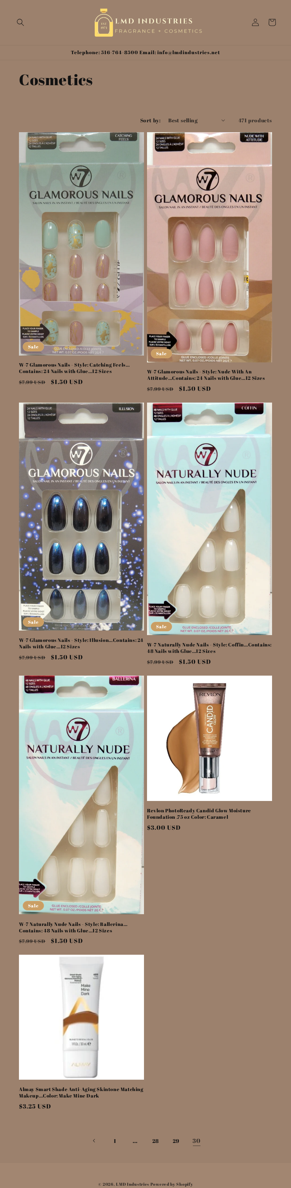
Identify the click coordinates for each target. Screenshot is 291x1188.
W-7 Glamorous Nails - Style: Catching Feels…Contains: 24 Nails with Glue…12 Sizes (74, 368)
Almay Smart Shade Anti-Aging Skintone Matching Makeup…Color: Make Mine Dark (81, 1092)
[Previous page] (94, 1140)
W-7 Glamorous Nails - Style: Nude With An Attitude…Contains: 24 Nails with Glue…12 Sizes (206, 374)
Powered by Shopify (171, 1184)
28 (155, 1140)
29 (176, 1140)
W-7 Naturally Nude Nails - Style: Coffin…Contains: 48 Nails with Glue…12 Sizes (209, 648)
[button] (20, 22)
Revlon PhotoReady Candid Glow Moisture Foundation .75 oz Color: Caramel (199, 813)
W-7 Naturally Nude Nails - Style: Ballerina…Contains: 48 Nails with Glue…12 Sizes (73, 927)
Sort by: (150, 120)
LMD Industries (132, 1184)
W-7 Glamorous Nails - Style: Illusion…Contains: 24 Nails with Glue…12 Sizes (81, 643)
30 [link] (196, 1140)
